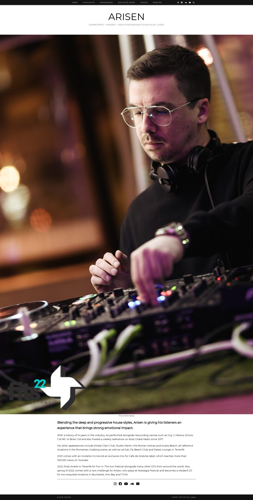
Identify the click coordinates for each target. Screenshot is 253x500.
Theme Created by (184, 497)
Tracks (144, 2)
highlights (89, 2)
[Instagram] (178, 2)
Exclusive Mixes (126, 2)
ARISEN (126, 16)
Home (75, 2)
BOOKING (157, 2)
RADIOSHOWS (106, 2)
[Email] (190, 2)
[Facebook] (182, 2)
